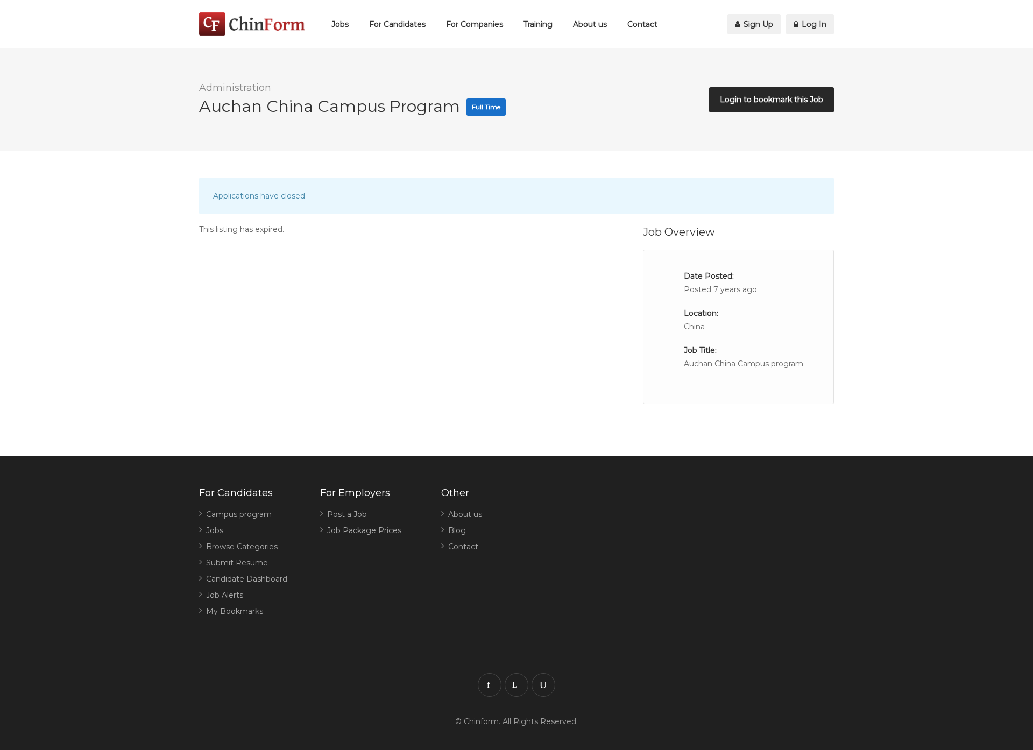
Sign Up (757, 24)
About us (590, 24)
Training (538, 24)
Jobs (340, 24)
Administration (235, 88)
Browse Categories (242, 546)
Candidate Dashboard (246, 579)
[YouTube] (543, 685)
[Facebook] (489, 685)
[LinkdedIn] (516, 685)
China (694, 326)
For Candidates (397, 24)
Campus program (239, 514)
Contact (642, 24)
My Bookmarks (234, 611)
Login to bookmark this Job (771, 99)
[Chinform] (252, 24)
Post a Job (347, 514)
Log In (812, 24)
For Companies (474, 24)
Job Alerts (224, 595)
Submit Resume (237, 563)
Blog (457, 530)
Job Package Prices (364, 530)
